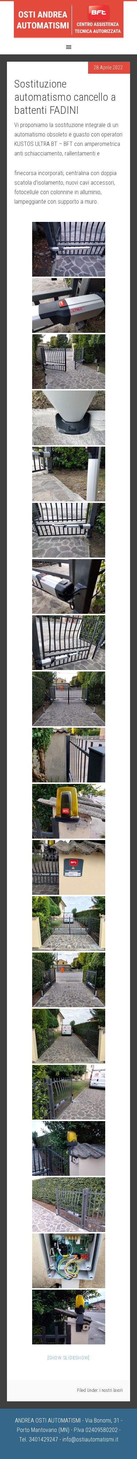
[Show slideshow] (68, 1357)
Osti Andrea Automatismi (68, 19)
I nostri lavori (111, 1390)
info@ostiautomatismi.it (90, 1439)
